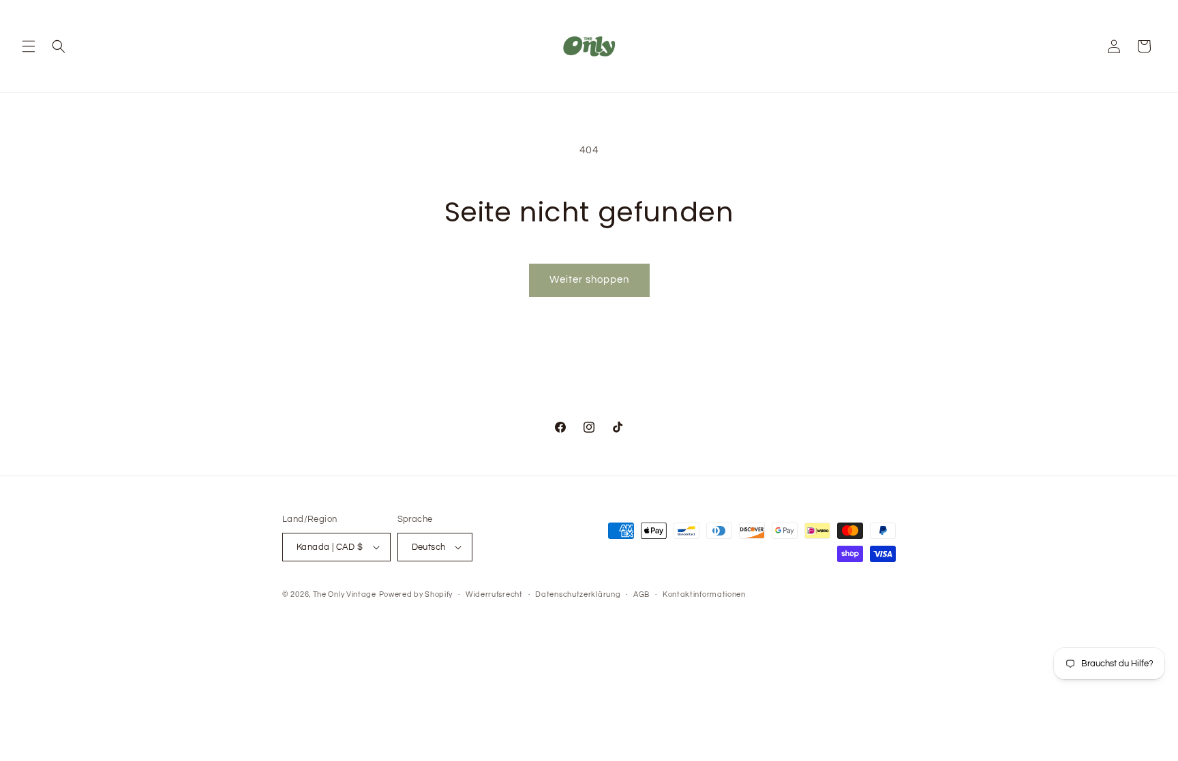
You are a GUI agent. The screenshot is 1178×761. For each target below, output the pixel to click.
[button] (29, 46)
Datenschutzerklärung (577, 594)
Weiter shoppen (589, 280)
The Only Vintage (344, 594)
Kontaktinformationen (704, 594)
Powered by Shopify (416, 594)
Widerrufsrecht (494, 594)
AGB (641, 594)
